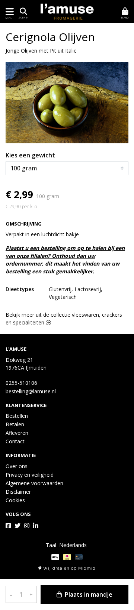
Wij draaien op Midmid (69, 568)
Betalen (15, 424)
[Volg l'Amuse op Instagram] (26, 525)
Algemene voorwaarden (34, 483)
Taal (51, 545)
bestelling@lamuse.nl (31, 391)
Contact (15, 441)
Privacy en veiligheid (30, 474)
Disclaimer (18, 491)
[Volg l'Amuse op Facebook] (8, 525)
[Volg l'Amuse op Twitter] (17, 525)
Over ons (17, 466)
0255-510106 (21, 382)
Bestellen (17, 415)
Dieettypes (20, 289)
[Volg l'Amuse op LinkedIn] (35, 525)
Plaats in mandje (87, 594)
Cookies (15, 500)
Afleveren (17, 432)
